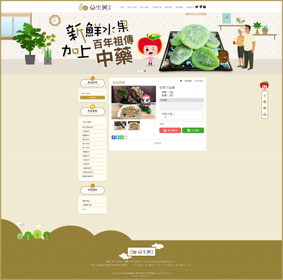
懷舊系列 (86, 151)
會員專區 (196, 7)
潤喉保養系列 (88, 176)
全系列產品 (87, 122)
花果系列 (86, 131)
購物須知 (204, 7)
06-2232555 (117, 261)
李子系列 (86, 147)
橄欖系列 (86, 135)
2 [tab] (141, 70)
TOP (265, 114)
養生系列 (86, 139)
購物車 (200, 7)
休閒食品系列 (88, 172)
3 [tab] (145, 70)
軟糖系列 (86, 155)
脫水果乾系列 (88, 127)
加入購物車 (172, 130)
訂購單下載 (87, 205)
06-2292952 (135, 261)
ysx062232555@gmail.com (163, 261)
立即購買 (195, 130)
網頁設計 (135, 276)
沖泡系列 (86, 160)
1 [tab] (138, 70)
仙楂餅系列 (87, 168)
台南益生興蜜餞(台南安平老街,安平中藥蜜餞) (95, 7)
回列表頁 (157, 143)
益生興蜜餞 (141, 251)
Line (84, 209)
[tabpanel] (141, 42)
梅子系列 (86, 143)
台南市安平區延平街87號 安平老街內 (112, 265)
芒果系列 (86, 164)
